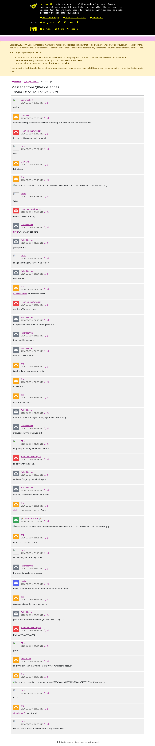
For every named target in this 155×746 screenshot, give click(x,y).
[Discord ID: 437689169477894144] (16, 132)
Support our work (75, 17)
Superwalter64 (28, 100)
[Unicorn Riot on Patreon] (78, 22)
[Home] (34, 29)
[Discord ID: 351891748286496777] (16, 519)
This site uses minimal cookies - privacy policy (79, 742)
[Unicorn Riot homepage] (34, 6)
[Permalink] (48, 102)
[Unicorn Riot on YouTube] (71, 22)
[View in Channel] (45, 102)
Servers (47, 29)
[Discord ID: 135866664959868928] (16, 116)
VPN (67, 63)
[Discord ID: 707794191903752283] (16, 660)
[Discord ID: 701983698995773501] (16, 226)
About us (97, 17)
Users (60, 29)
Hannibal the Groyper (31, 131)
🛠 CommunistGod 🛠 (31, 518)
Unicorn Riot (47, 4)
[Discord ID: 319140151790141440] (16, 582)
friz (22, 177)
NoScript (78, 60)
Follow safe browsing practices (28, 60)
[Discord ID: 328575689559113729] (16, 101)
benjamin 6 (26, 658)
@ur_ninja (48, 22)
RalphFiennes (32, 81)
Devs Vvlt (25, 115)
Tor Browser (54, 63)
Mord (23, 146)
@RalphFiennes (20, 293)
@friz (15, 232)
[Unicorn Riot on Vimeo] (65, 22)
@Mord (16, 510)
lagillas (24, 581)
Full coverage (50, 17)
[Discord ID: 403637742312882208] (16, 178)
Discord (17, 81)
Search (73, 29)
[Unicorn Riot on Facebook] (59, 22)
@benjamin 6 (19, 713)
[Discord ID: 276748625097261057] (16, 147)
